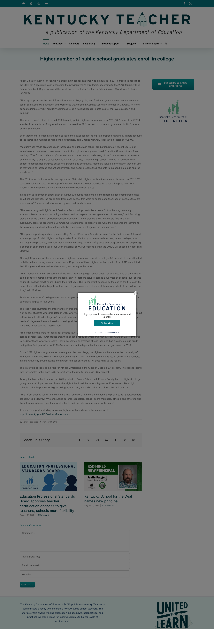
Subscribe (107, 323)
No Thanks (99, 332)
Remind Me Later (112, 332)
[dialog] (107, 314)
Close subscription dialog (136, 293)
